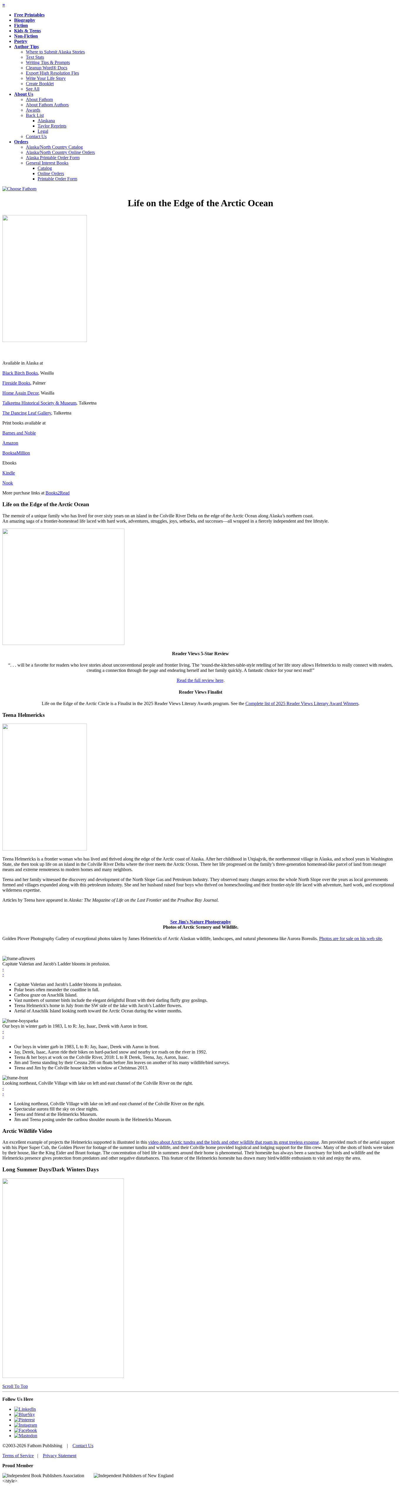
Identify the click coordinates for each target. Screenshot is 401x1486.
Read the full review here (200, 680)
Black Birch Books (20, 372)
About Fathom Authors (47, 104)
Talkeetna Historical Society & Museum (39, 402)
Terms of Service (18, 1455)
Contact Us (36, 136)
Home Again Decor (20, 392)
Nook (7, 482)
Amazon (10, 442)
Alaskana (46, 120)
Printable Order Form (57, 178)
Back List (35, 115)
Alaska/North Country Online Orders (60, 152)
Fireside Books (16, 382)
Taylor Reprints (52, 125)
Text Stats (35, 57)
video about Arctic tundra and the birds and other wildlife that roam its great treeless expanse (233, 1142)
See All (32, 88)
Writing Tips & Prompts (48, 62)
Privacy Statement (59, 1455)
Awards (33, 110)
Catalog (45, 168)
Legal (43, 131)
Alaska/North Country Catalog (54, 147)
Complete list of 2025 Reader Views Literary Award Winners (301, 703)
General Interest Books (47, 162)
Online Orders (51, 173)
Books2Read (58, 492)
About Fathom (39, 99)
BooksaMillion (16, 452)
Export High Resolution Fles (52, 73)
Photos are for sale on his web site (350, 938)
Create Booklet (40, 83)
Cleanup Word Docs (46, 67)
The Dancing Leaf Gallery (26, 412)
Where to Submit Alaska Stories (55, 51)
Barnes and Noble (19, 432)
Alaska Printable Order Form (53, 157)
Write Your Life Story (46, 78)
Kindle (8, 472)
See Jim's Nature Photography (200, 921)
